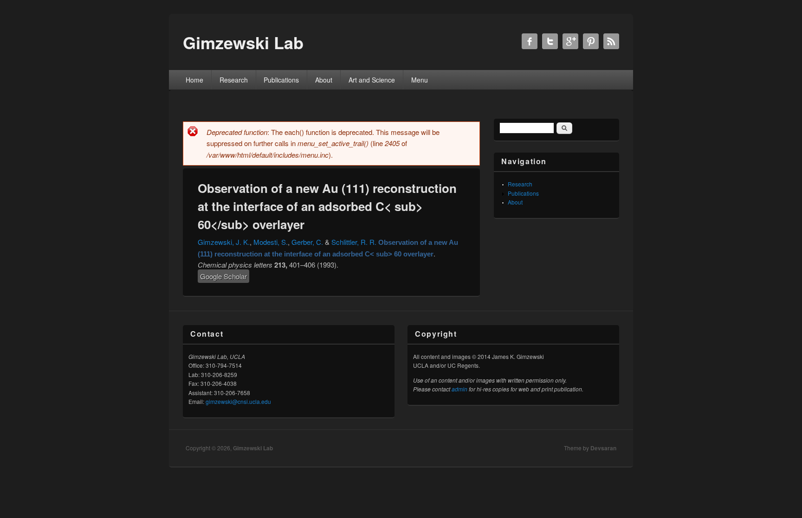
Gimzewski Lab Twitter (550, 41)
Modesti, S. (270, 242)
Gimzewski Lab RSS (611, 41)
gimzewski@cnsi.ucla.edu (238, 401)
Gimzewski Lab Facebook (529, 41)
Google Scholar (223, 276)
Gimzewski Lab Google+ (570, 41)
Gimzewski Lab (253, 448)
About (323, 79)
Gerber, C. (307, 242)
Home (194, 79)
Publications (281, 79)
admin (459, 389)
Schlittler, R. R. (353, 242)
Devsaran (603, 448)
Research (234, 79)
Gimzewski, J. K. (224, 242)
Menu (419, 79)
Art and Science (372, 79)
